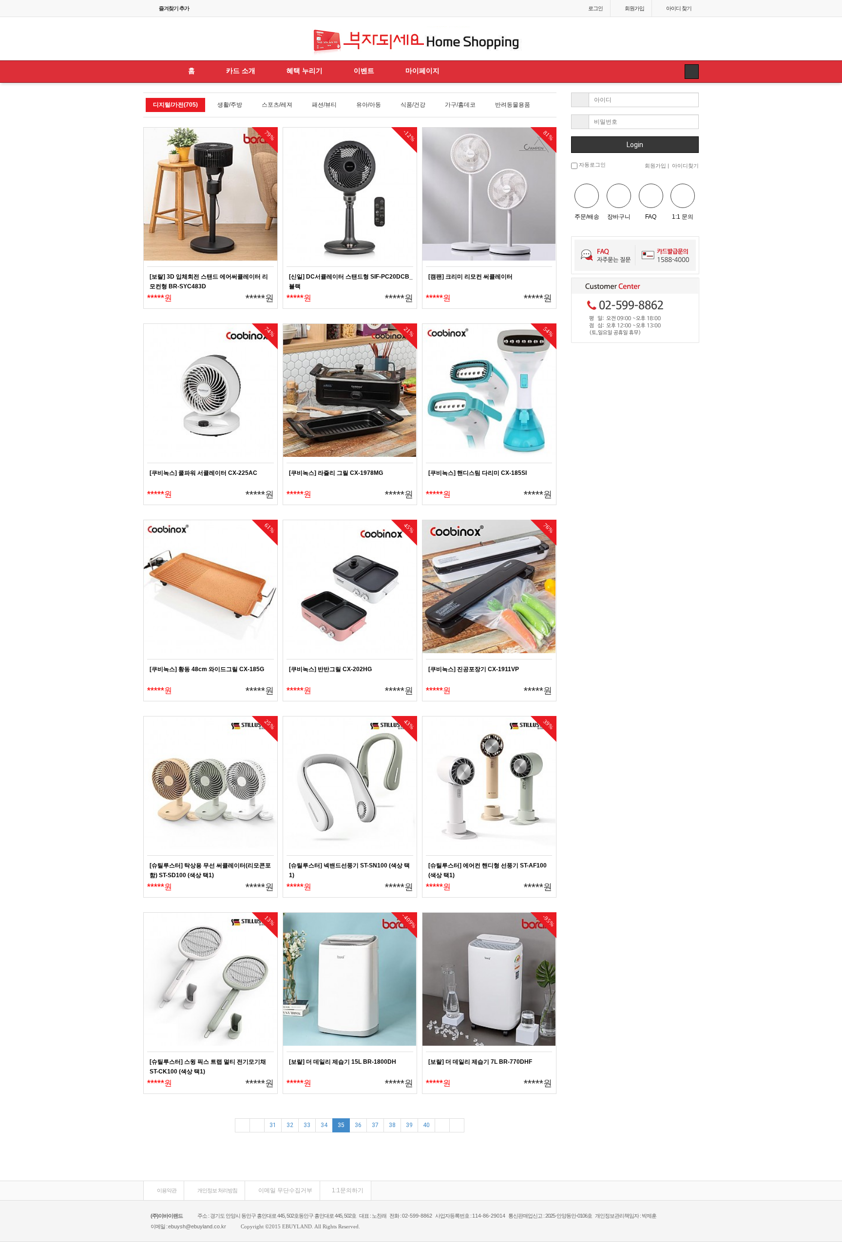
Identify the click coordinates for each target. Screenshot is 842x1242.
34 (324, 1125)
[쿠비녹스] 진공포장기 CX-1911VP (473, 669)
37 (375, 1125)
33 (307, 1125)
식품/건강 (413, 104)
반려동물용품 (512, 104)
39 (409, 1125)
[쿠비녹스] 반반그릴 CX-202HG (330, 669)
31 (272, 1125)
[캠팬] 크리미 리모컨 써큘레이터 (470, 276)
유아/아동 (368, 104)
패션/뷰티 (324, 104)
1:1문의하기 (348, 1190)
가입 (634, 8)
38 (392, 1125)
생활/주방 (229, 104)
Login (635, 145)
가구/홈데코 (460, 104)
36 (358, 1125)
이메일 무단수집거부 (284, 1190)
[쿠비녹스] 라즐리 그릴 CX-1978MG (336, 473)
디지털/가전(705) (175, 104)
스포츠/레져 (277, 104)
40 (426, 1125)
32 (290, 1125)
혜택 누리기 (305, 71)
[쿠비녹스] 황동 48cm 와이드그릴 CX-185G (207, 669)
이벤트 (364, 71)
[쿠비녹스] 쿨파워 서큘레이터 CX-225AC (203, 473)
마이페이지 (422, 71)
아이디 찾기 (678, 8)
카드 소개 (240, 71)
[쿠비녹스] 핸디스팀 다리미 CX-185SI (477, 473)
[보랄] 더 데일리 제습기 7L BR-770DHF (480, 1061)
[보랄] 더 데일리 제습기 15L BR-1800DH (342, 1061)
